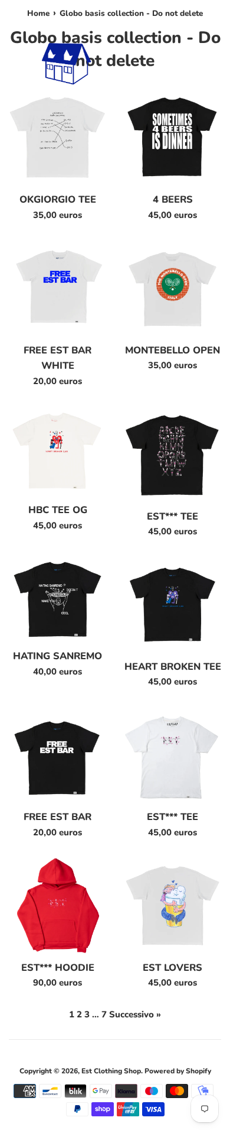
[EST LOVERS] (172, 905)
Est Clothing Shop (111, 1071)
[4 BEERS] (172, 137)
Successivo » (135, 1014)
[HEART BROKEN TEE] (172, 604)
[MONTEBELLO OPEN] (172, 288)
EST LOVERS (172, 967)
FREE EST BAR (57, 817)
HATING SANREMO (57, 656)
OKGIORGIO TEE (57, 199)
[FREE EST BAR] (57, 755)
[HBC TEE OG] (57, 451)
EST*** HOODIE (57, 967)
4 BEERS (173, 199)
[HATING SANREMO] (57, 599)
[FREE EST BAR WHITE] (57, 288)
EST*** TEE (172, 516)
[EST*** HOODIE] (57, 905)
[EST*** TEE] (172, 454)
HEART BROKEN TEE (172, 666)
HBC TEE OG (57, 510)
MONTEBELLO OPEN (172, 350)
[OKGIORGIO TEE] (57, 137)
